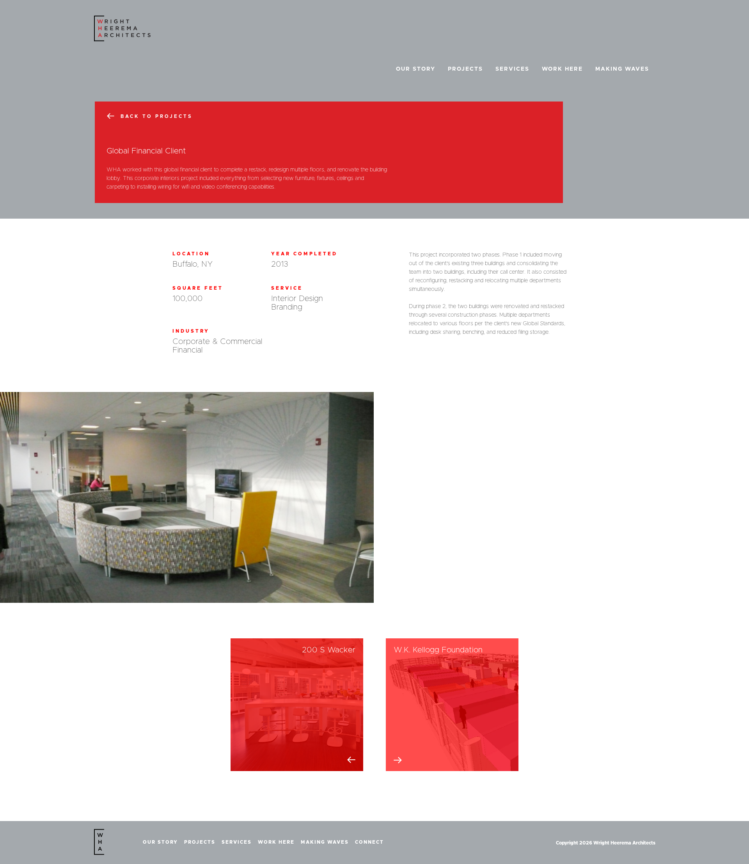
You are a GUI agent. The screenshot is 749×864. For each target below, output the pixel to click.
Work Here (562, 69)
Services (512, 69)
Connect (369, 842)
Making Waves (622, 69)
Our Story (415, 69)
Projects (465, 69)
